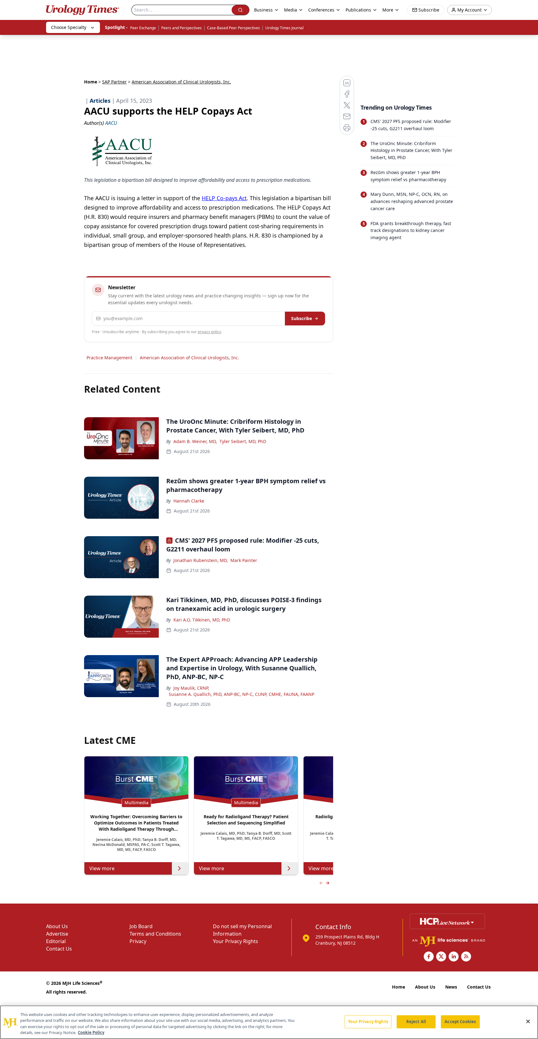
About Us (57, 926)
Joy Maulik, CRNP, (191, 688)
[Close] (528, 1021)
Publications (358, 10)
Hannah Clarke (188, 501)
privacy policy (209, 331)
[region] (269, 1022)
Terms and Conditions (155, 933)
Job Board (141, 926)
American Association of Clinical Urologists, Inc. (189, 358)
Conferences (321, 10)
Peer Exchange (143, 28)
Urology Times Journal (284, 28)
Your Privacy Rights (235, 941)
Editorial (56, 941)
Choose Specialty (68, 27)
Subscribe (301, 318)
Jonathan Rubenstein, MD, (200, 560)
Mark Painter (243, 560)
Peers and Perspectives (181, 28)
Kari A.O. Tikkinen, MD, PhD (201, 620)
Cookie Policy (91, 1032)
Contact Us (59, 948)
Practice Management (109, 358)
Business (263, 10)
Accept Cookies (460, 1021)
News (451, 987)
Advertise (57, 933)
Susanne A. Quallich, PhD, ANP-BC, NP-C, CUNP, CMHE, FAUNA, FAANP (241, 694)
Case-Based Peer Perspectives (233, 28)
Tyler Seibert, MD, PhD (242, 441)
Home (90, 82)
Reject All (416, 1021)
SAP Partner (114, 82)
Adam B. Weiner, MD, (195, 441)
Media (290, 10)
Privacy (138, 941)
